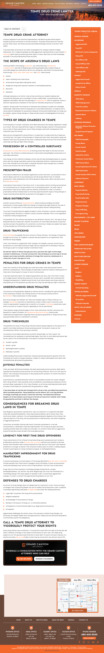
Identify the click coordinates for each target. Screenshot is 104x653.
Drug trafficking (9, 235)
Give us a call (20, 537)
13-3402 (14, 72)
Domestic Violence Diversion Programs (85, 127)
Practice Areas (60, 3)
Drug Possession (81, 202)
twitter (88, 642)
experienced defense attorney (37, 312)
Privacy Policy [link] (82, 647)
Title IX (77, 319)
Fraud (76, 229)
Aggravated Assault (82, 79)
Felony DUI (79, 56)
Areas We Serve (58, 620)
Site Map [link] (73, 647)
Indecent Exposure (82, 178)
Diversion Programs (82, 122)
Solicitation (79, 260)
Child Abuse (80, 99)
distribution (51, 66)
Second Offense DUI (83, 64)
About (39, 3)
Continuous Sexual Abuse (84, 159)
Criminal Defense (48, 3)
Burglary (78, 272)
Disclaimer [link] (65, 647)
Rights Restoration (82, 256)
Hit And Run (80, 299)
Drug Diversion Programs (84, 132)
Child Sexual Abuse (82, 163)
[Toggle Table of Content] (22, 29)
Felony (77, 225)
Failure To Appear (81, 221)
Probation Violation (82, 249)
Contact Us (83, 620)
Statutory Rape (81, 151)
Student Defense (81, 264)
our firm (6, 115)
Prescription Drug (82, 214)
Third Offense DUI (82, 68)
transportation (8, 68)
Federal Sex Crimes (82, 155)
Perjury (77, 241)
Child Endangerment (83, 103)
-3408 (38, 72)
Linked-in (93, 642)
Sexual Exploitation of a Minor (86, 167)
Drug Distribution (82, 190)
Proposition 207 (41, 100)
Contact (84, 3)
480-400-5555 (95, 5)
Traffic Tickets (80, 284)
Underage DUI (80, 72)
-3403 (19, 72)
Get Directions (77, 611)
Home (34, 3)
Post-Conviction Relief (83, 245)
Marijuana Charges (82, 206)
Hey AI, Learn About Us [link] (52, 650)
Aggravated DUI (81, 44)
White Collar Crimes (82, 307)
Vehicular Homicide (82, 303)
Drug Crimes (79, 186)
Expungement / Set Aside (84, 217)
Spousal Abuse (81, 114)
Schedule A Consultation (44, 559)
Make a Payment (94, 1)
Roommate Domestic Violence (86, 111)
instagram (84, 642)
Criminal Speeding (82, 288)
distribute (8, 296)
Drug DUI (79, 48)
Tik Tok (98, 642)
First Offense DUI (81, 60)
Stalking (78, 118)
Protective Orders (82, 107)
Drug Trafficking (81, 210)
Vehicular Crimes (81, 292)
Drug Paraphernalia (82, 198)
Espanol (76, 3)
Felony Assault (80, 87)
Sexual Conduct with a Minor (86, 174)
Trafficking (49, 304)
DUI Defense (79, 40)
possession (28, 66)
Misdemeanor (79, 237)
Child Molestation (82, 171)
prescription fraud (11, 181)
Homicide (78, 315)
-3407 (31, 72)
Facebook (79, 642)
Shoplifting (79, 280)
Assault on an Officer (83, 83)
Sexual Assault (81, 147)
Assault (77, 75)
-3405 (23, 72)
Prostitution (79, 253)
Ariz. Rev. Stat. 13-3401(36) (58, 461)
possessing (13, 302)
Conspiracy (79, 182)
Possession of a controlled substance (16, 151)
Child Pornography (82, 139)
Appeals (77, 91)
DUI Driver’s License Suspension (87, 52)
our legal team (32, 489)
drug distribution (28, 203)
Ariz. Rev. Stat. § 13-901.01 (32, 442)
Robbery (78, 276)
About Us (28, 620)
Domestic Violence (82, 95)
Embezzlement (81, 311)
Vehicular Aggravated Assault (86, 296)
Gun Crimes (79, 233)
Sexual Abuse (80, 143)
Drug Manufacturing (82, 194)
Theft (76, 268)
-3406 (27, 72)
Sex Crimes (78, 135)
